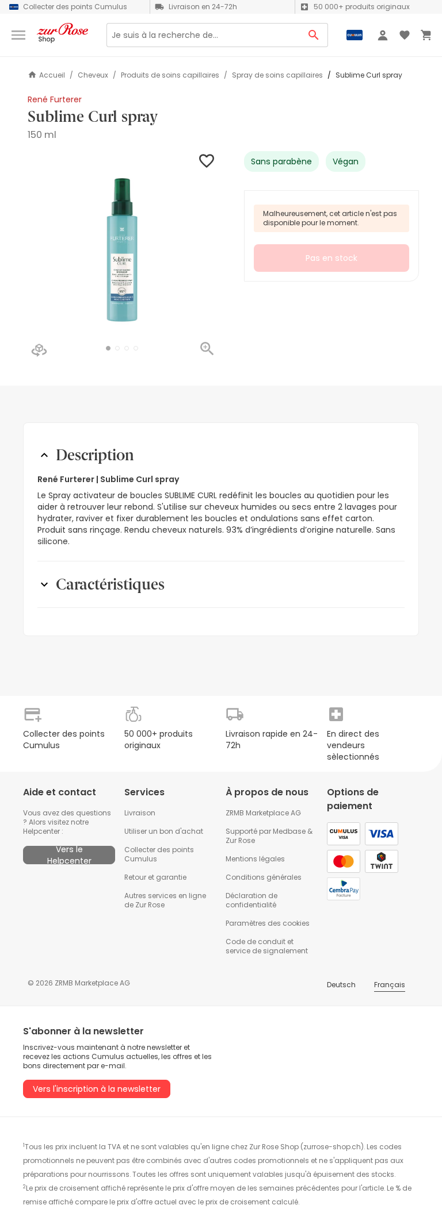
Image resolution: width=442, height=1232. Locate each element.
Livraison (139, 813)
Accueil (52, 75)
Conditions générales (264, 877)
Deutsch (341, 985)
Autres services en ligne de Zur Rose (165, 900)
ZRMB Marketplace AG (263, 813)
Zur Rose (240, 840)
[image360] (39, 351)
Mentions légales (255, 859)
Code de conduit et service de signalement (267, 946)
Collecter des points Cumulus (159, 854)
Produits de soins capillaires (170, 75)
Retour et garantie (155, 877)
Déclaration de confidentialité (251, 900)
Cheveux (93, 75)
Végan (346, 161)
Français (389, 985)
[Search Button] (314, 35)
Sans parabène (281, 161)
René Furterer (55, 99)
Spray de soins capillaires (277, 75)
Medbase (289, 831)
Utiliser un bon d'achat (163, 831)
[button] (108, 348)
